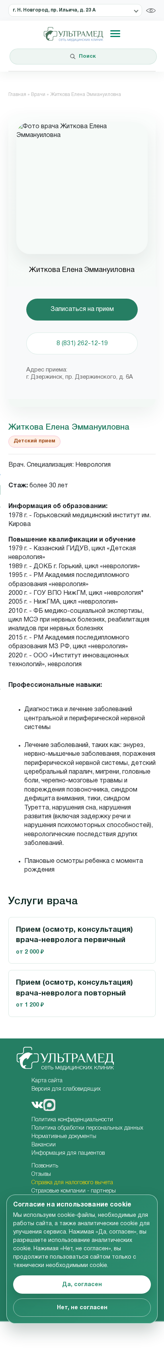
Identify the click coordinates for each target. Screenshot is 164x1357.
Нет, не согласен (82, 1307)
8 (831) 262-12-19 (82, 343)
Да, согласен (82, 1284)
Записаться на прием (82, 309)
